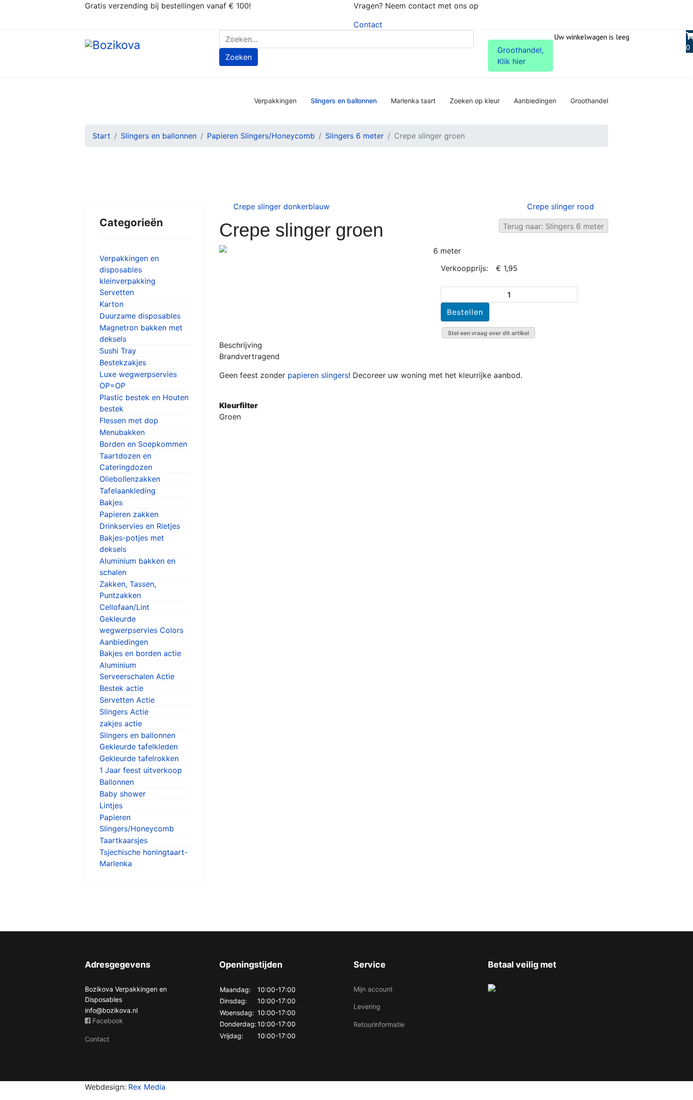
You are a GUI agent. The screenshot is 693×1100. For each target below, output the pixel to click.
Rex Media (146, 1087)
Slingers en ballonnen (344, 101)
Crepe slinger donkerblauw (281, 206)
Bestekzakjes (122, 362)
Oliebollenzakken (129, 479)
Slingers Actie (123, 711)
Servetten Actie (127, 700)
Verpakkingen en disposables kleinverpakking (129, 270)
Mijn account (373, 989)
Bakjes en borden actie (140, 653)
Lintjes (111, 805)
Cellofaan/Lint (124, 607)
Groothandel (589, 101)
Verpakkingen (275, 101)
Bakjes (111, 502)
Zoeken (238, 57)
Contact (368, 24)
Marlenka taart (413, 101)
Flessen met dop (128, 420)
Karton (111, 304)
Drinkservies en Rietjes (139, 526)
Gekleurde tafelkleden (138, 746)
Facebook (107, 1021)
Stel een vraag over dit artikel (488, 333)
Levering (367, 1006)
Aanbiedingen (535, 101)
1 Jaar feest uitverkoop (140, 770)
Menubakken (122, 432)
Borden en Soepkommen (143, 444)
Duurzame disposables (140, 315)
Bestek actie (121, 688)
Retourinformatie (379, 1024)
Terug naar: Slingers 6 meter (553, 226)
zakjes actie (120, 723)
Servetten (116, 292)
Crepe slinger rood (560, 206)
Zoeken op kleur (475, 101)
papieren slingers (316, 375)
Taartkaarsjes (123, 840)
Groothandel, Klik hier (520, 55)
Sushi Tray (117, 350)
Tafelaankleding (127, 490)
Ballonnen (116, 782)
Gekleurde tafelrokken (139, 758)
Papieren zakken (128, 514)
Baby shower (122, 793)
